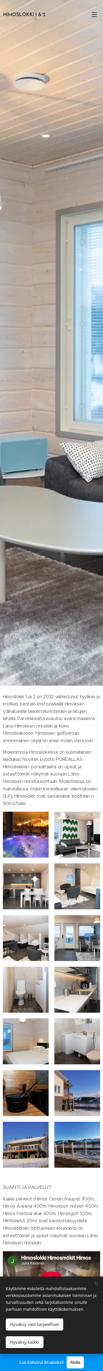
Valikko (94, 14)
